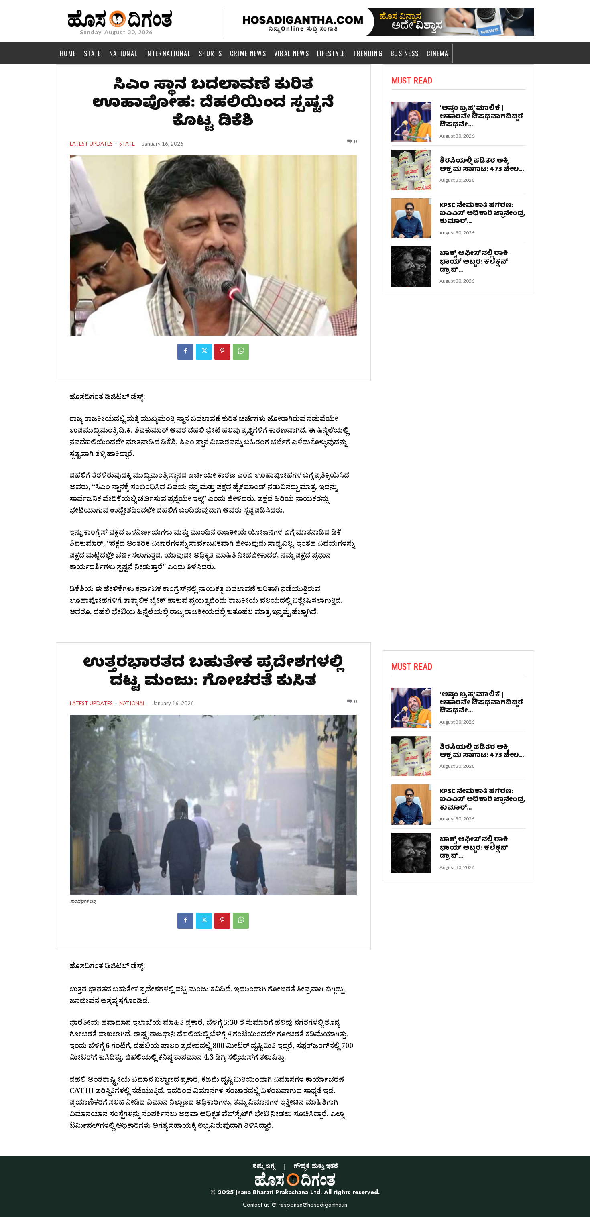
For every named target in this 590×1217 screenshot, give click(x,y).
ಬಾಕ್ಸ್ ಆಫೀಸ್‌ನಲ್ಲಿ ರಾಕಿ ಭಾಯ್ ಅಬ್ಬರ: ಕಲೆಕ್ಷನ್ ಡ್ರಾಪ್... (473, 262)
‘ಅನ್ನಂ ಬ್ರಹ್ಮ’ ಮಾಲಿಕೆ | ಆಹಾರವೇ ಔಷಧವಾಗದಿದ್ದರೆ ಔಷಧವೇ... (481, 117)
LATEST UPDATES (91, 144)
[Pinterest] (222, 352)
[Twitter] (204, 352)
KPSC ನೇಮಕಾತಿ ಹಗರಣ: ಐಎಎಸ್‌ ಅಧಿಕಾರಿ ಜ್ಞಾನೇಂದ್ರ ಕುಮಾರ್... (482, 214)
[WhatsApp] (241, 352)
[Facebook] (185, 352)
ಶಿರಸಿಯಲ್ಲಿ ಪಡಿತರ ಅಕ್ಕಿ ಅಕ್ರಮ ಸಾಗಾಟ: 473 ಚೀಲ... (481, 165)
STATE (127, 144)
